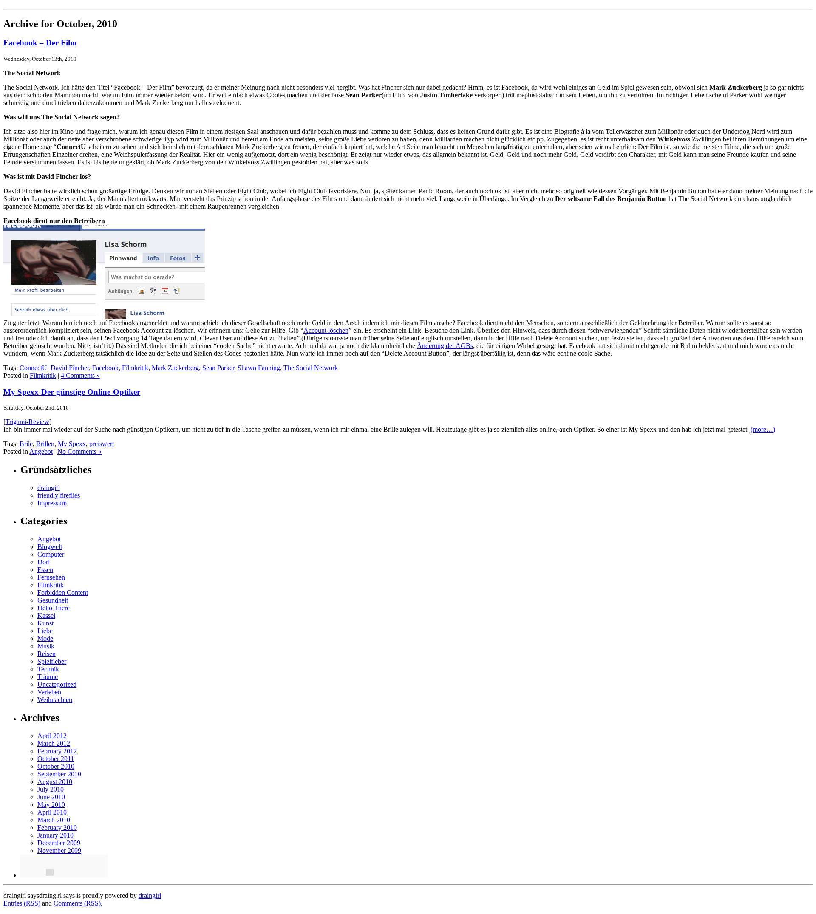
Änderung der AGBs (445, 345)
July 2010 (50, 789)
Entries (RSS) (21, 903)
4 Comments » (80, 375)
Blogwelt (49, 546)
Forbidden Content (62, 592)
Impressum (52, 503)
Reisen (46, 653)
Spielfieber (51, 661)
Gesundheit (52, 600)
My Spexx (72, 443)
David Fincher (70, 367)
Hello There (53, 607)
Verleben (49, 692)
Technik (48, 669)
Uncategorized (56, 684)
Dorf (43, 562)
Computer (50, 554)
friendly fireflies (58, 495)
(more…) (763, 429)
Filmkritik (135, 367)
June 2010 (51, 797)
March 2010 (53, 819)
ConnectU (33, 367)
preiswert (101, 443)
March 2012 (53, 743)
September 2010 (59, 774)
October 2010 (55, 766)
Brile (26, 443)
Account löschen (325, 330)
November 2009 (59, 850)
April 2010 (52, 812)
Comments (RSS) (77, 903)
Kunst (45, 623)
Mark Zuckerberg (175, 367)
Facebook (105, 367)
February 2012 (57, 751)
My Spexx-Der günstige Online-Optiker (71, 392)
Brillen (45, 443)
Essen (45, 569)
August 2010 (54, 781)
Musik (45, 646)
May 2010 (51, 804)
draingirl (48, 487)
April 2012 (52, 735)
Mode (45, 638)
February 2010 (57, 827)
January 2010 (55, 835)
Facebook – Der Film (40, 42)
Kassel (46, 615)
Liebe (45, 630)
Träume (47, 676)
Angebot (41, 451)
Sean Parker (218, 367)
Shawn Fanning (259, 367)
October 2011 (55, 758)
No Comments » (79, 451)
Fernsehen (51, 577)
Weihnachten (54, 699)
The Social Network (310, 367)
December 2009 (58, 842)
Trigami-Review (27, 421)
